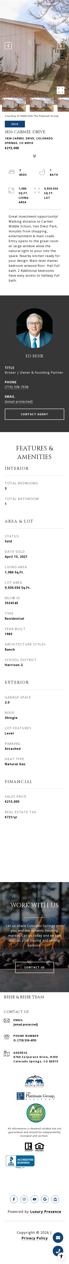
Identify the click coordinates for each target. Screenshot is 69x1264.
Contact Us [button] (34, 967)
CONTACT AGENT (34, 414)
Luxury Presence (45, 1211)
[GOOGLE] (45, 1199)
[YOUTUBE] (34, 1199)
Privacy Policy (34, 1238)
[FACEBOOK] (14, 1199)
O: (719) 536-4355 (24, 1040)
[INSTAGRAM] (24, 1199)
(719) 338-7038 (17, 387)
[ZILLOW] (55, 1199)
